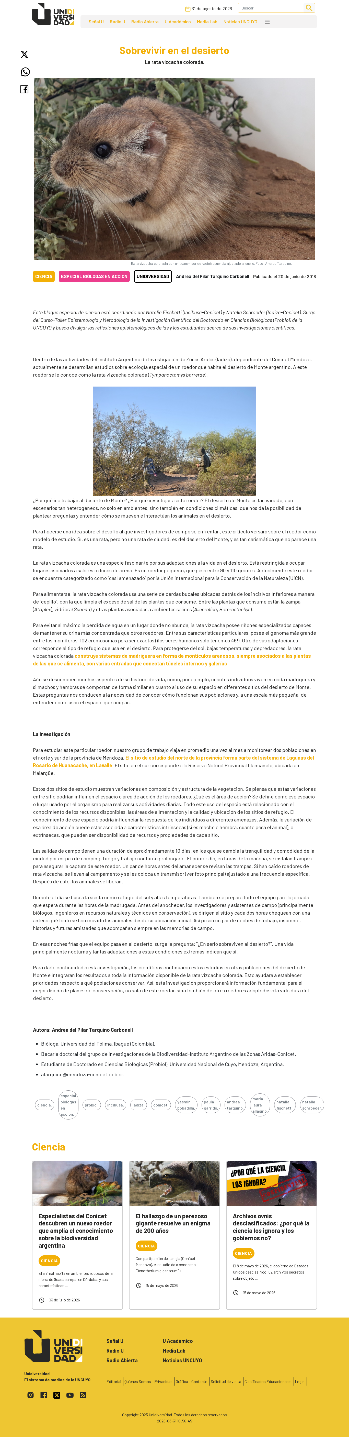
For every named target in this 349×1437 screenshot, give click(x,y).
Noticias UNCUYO (240, 21)
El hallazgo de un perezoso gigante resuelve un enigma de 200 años (173, 1223)
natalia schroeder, (312, 1104)
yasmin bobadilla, (186, 1104)
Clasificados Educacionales (268, 1381)
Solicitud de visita (226, 1381)
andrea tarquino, (235, 1104)
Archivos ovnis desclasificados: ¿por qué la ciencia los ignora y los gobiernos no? (271, 1227)
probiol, (92, 1104)
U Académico (178, 21)
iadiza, (139, 1104)
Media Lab (207, 21)
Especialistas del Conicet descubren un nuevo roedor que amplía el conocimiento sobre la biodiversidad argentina (76, 1230)
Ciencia (43, 276)
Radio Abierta (145, 21)
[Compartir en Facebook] (25, 89)
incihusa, (115, 1104)
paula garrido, (211, 1104)
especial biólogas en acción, (68, 1104)
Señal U (96, 21)
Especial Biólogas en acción (94, 276)
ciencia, (44, 1104)
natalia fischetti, (285, 1104)
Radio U (117, 21)
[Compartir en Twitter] (25, 54)
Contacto (199, 1381)
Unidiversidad (153, 276)
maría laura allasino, (260, 1104)
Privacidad (163, 1381)
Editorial (114, 1381)
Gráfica (182, 1381)
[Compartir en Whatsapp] (25, 72)
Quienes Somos (137, 1381)
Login (300, 1381)
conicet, (161, 1104)
